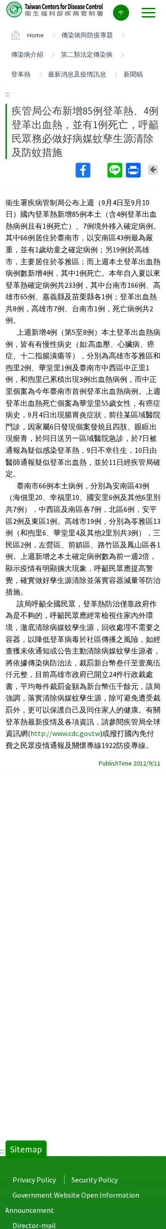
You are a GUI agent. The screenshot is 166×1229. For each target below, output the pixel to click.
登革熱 (20, 74)
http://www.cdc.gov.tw (65, 733)
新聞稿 (133, 74)
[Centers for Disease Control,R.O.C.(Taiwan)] (55, 9)
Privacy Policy (34, 1179)
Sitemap (26, 1149)
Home (35, 35)
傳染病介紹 (27, 54)
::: (8, 93)
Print (134, 170)
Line (116, 170)
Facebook (91, 170)
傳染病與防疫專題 (87, 35)
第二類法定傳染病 (87, 54)
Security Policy (94, 1179)
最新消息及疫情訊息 (77, 74)
